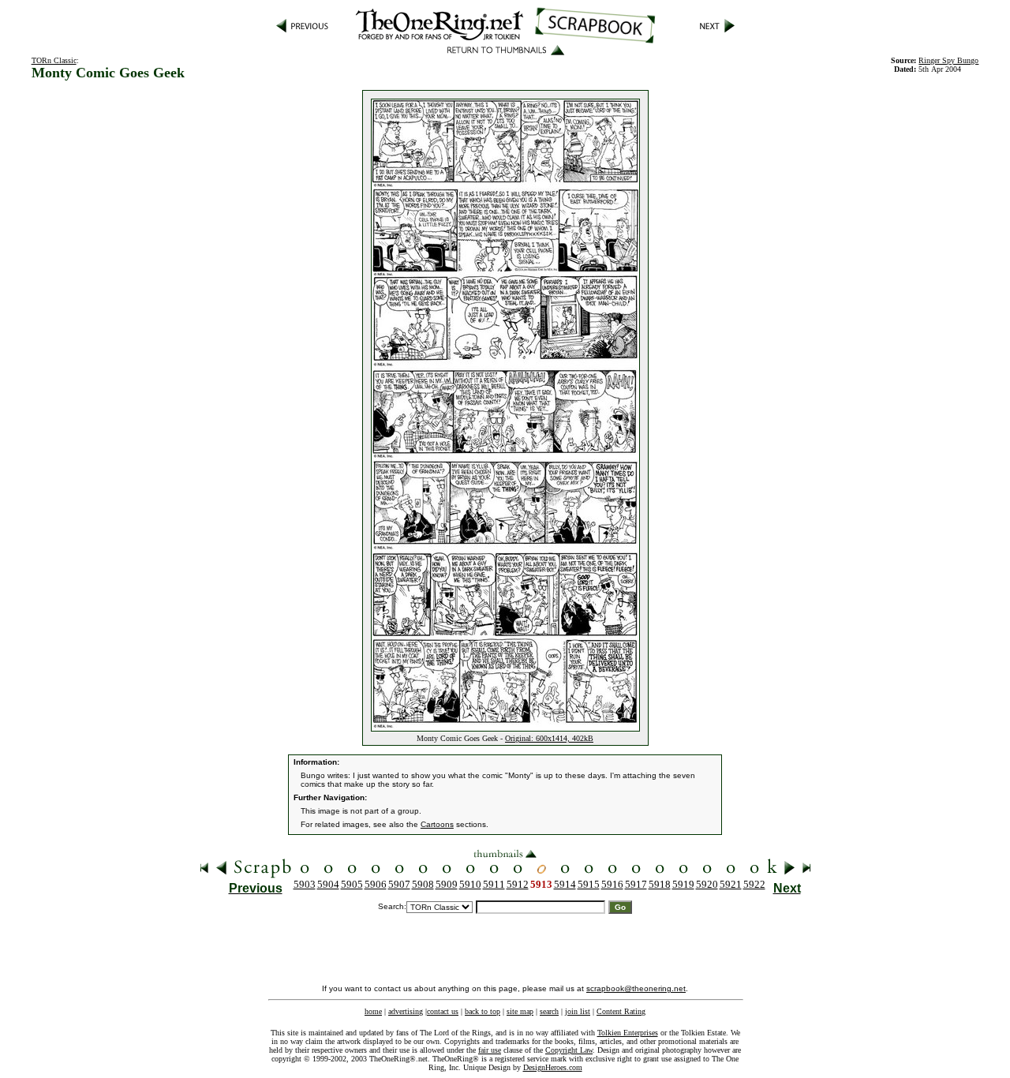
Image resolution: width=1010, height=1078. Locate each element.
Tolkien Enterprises (627, 1032)
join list (577, 1011)
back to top (482, 1011)
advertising (405, 1011)
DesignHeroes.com (552, 1067)
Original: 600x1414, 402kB (549, 738)
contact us (442, 1011)
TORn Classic (54, 60)
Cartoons (437, 824)
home (373, 1011)
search (549, 1011)
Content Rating (621, 1011)
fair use (489, 1050)
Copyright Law (569, 1050)
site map (520, 1011)
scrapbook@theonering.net (636, 988)
